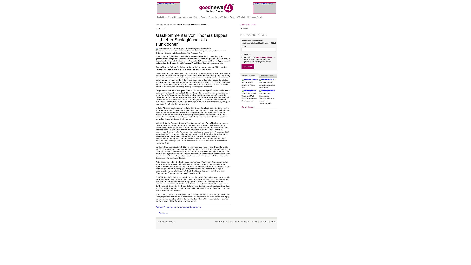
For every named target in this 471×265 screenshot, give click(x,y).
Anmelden (247, 67)
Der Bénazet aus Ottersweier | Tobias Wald (248, 85)
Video (242, 24)
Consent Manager (221, 221)
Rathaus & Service (255, 17)
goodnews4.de (170, 221)
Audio (248, 24)
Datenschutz (264, 221)
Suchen (275, 28)
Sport (211, 17)
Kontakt (273, 221)
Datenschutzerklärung (264, 57)
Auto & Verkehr (221, 17)
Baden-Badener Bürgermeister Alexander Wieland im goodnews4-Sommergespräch (266, 98)
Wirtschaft (187, 17)
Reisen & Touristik (238, 17)
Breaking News (170, 24)
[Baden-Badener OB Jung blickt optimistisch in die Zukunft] (267, 79)
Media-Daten (234, 221)
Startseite (159, 24)
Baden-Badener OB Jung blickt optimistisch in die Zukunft (267, 85)
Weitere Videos (247, 107)
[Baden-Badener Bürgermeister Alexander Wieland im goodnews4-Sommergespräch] (267, 91)
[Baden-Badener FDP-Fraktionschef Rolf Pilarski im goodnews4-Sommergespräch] (250, 91)
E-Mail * (244, 46)
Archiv (253, 24)
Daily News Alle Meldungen (169, 17)
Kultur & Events (200, 17)
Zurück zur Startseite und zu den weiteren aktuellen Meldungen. (178, 207)
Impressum (245, 221)
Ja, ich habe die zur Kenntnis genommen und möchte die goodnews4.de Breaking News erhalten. (259, 59)
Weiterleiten (163, 213)
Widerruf (254, 221)
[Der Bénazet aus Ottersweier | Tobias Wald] (250, 79)
